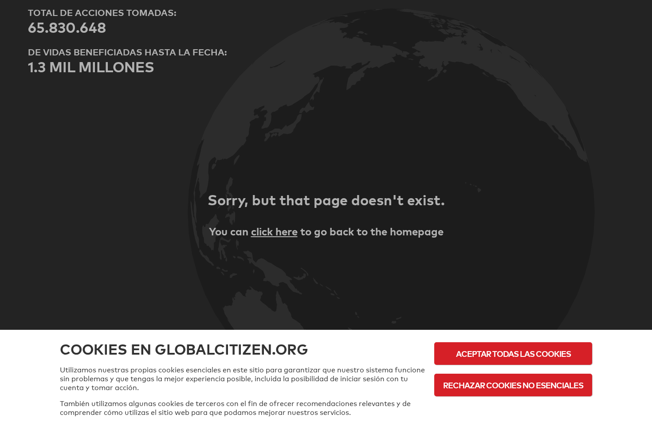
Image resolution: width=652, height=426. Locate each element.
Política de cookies (513, 409)
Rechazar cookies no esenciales (513, 385)
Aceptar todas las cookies (513, 353)
